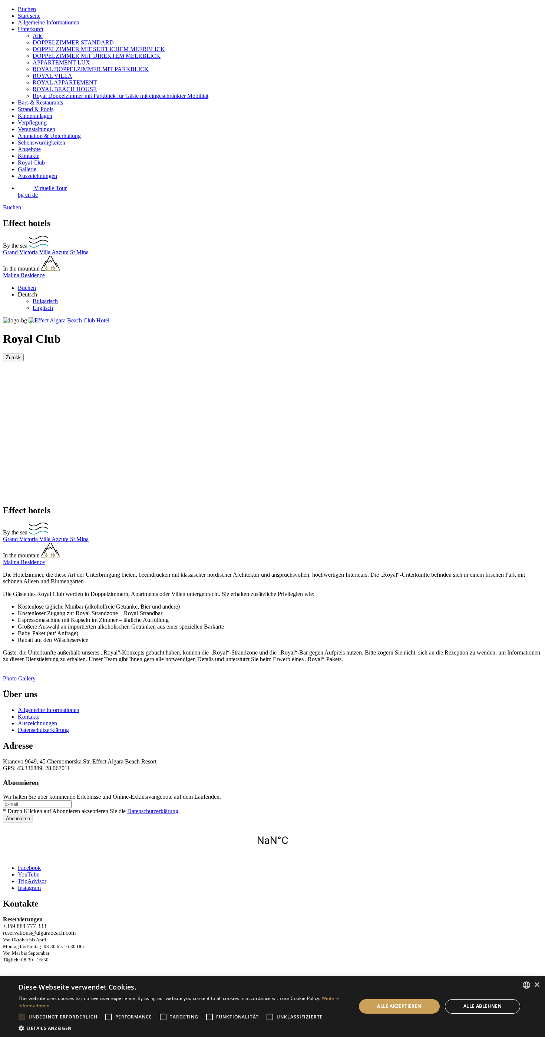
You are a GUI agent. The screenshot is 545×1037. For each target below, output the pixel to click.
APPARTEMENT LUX (61, 62)
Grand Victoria (21, 252)
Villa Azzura (54, 252)
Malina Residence (24, 275)
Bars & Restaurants (40, 102)
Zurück (13, 357)
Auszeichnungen (37, 176)
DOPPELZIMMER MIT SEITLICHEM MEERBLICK (99, 49)
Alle (38, 36)
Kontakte (28, 156)
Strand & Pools (35, 109)
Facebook (29, 868)
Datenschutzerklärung (43, 730)
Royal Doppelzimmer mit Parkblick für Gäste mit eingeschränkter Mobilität (120, 96)
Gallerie (27, 169)
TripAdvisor (32, 881)
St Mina (79, 252)
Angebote (29, 149)
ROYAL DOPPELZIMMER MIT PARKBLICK (91, 69)
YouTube (28, 874)
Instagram (29, 888)
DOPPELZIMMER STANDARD (73, 42)
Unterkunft (30, 29)
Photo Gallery (19, 678)
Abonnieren (18, 818)
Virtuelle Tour (50, 188)
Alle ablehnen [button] (482, 1006)
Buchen (27, 9)
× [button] (536, 985)
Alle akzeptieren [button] (399, 1006)
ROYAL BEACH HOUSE (65, 89)
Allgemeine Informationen (48, 22)
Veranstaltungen (36, 129)
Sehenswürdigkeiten (41, 142)
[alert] (272, 1006)
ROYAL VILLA (52, 76)
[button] (182, 1027)
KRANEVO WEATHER (272, 840)
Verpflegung (32, 122)
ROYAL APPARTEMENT (65, 82)
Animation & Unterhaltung (49, 136)
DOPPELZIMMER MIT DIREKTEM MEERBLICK (97, 56)
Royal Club (31, 162)
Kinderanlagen (35, 116)
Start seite (29, 16)
